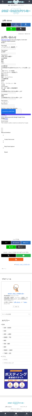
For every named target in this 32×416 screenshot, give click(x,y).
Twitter (25, 302)
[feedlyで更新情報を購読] (23, 255)
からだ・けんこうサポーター (16, 293)
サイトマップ (23, 406)
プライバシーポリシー (16, 409)
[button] (21, 29)
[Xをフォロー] (8, 255)
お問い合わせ (17, 302)
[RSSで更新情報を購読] (16, 259)
